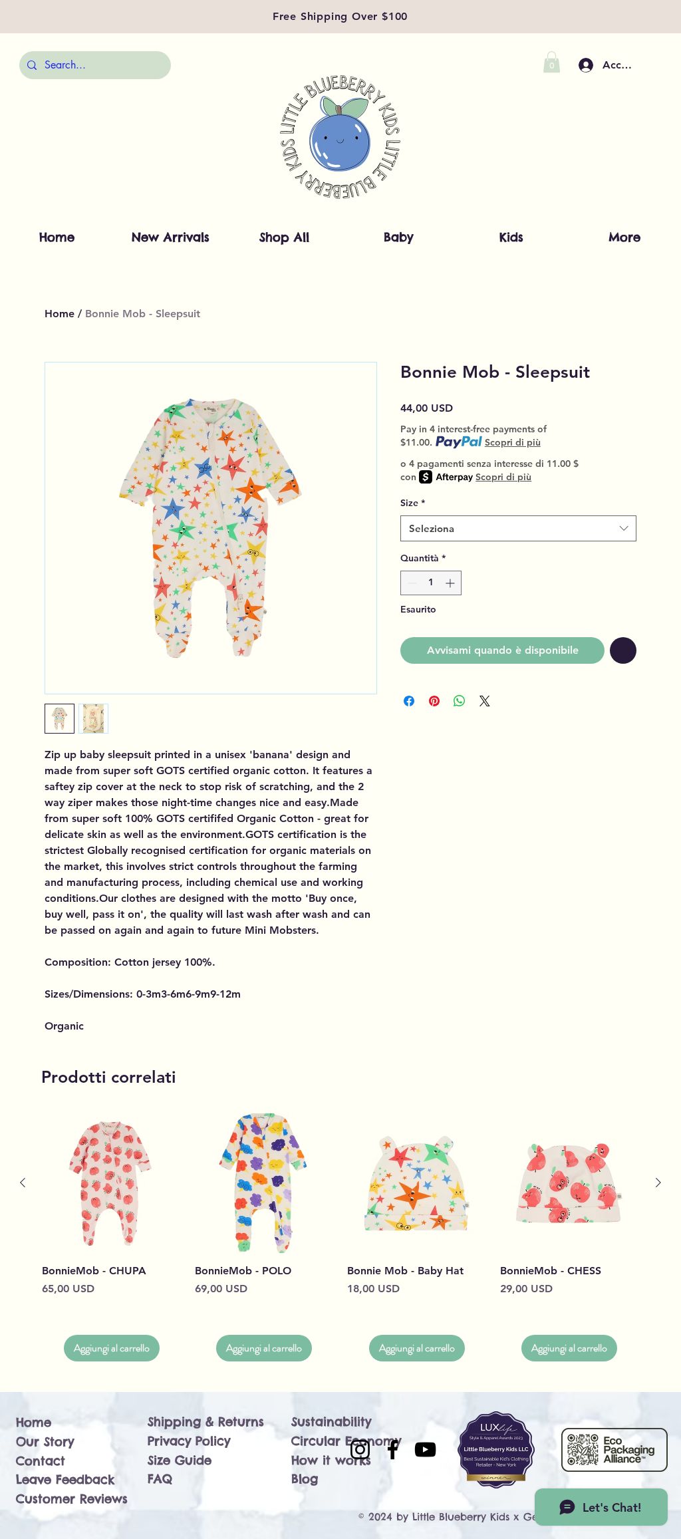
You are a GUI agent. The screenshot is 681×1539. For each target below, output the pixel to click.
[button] (552, 61)
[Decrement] (410, 583)
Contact (40, 1461)
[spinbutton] (431, 583)
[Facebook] (393, 1450)
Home (59, 313)
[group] (340, 1237)
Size (412, 503)
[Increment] (451, 583)
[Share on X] (485, 701)
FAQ (160, 1478)
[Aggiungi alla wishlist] (623, 650)
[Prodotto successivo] (658, 1182)
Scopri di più (513, 442)
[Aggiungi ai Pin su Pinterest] (434, 701)
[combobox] (518, 528)
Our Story (45, 1441)
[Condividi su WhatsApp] (460, 701)
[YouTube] (425, 1450)
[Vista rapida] (112, 1183)
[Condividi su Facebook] (409, 701)
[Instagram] (360, 1450)
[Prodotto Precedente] (23, 1182)
